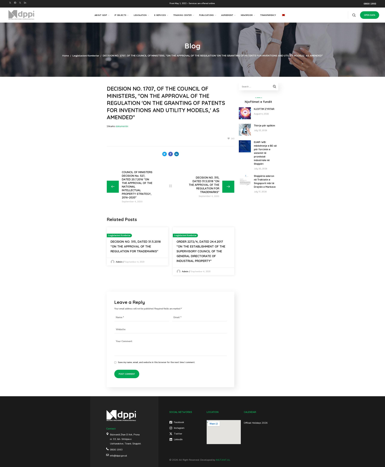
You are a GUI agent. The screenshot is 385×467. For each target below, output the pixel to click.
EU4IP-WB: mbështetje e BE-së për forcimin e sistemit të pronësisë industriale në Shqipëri (265, 153)
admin (119, 261)
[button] (353, 15)
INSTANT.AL (223, 460)
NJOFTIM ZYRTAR (264, 109)
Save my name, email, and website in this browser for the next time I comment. (156, 362)
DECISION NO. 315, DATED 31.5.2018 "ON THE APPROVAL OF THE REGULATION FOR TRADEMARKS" (136, 246)
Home (65, 55)
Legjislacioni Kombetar (85, 55)
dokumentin (122, 126)
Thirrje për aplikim (264, 125)
